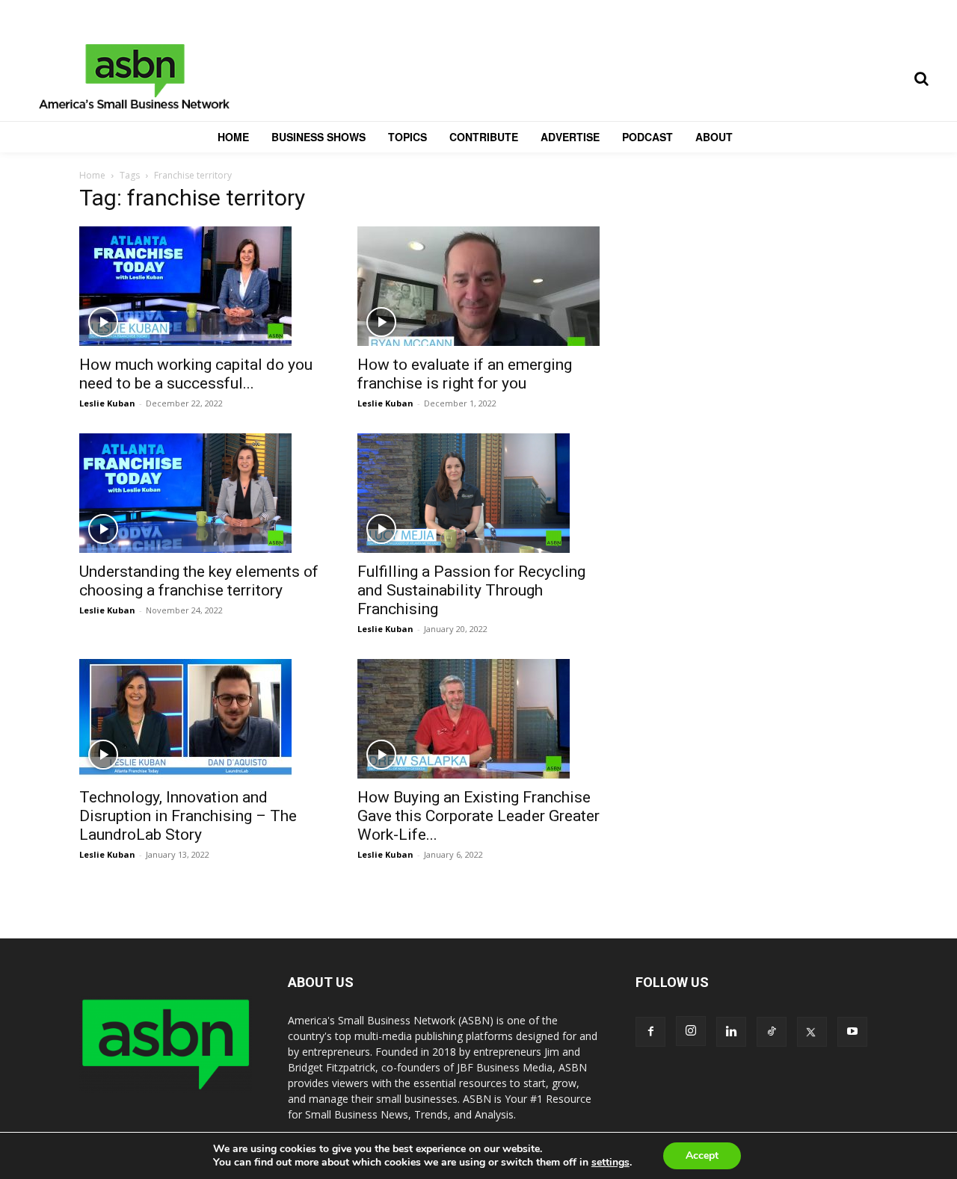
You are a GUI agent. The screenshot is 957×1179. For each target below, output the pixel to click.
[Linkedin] (731, 1032)
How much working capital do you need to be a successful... (196, 374)
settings (610, 1162)
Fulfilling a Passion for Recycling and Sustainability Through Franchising (471, 590)
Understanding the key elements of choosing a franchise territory (199, 581)
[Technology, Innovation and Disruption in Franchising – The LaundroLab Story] (200, 719)
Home (92, 175)
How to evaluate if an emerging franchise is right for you (464, 374)
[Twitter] (812, 1032)
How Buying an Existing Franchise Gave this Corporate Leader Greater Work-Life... (478, 816)
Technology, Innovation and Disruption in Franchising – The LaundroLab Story (188, 816)
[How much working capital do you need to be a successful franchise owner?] (200, 286)
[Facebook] (650, 1032)
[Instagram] (691, 1031)
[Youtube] (852, 1032)
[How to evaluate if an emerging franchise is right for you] (478, 286)
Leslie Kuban (107, 403)
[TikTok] (772, 1032)
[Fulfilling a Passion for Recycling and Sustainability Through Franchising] (478, 493)
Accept (702, 1155)
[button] (921, 78)
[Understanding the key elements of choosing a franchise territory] (200, 493)
